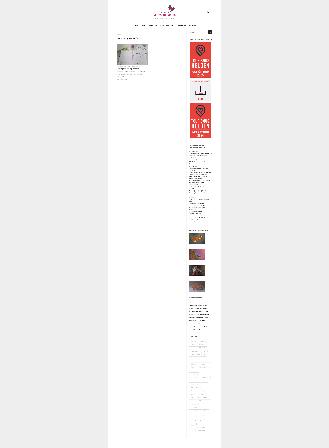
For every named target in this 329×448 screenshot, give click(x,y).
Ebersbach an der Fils (196, 354)
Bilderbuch (202, 347)
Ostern (192, 400)
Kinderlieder (194, 377)
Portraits (182, 26)
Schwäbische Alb (195, 410)
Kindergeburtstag (195, 374)
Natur (192, 397)
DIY (204, 351)
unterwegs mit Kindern (197, 420)
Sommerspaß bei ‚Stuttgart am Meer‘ (199, 311)
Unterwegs (152, 26)
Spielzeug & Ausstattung (134, 66)
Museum (193, 394)
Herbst (192, 367)
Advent (203, 341)
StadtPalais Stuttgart (196, 414)
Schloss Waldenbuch (196, 407)
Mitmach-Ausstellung (196, 387)
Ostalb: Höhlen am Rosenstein (197, 330)
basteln (193, 347)
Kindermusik (205, 377)
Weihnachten (201, 430)
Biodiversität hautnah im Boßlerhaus (198, 317)
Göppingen (194, 364)
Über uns (151, 443)
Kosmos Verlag (195, 381)
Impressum (160, 443)
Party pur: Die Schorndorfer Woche (198, 327)
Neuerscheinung (202, 397)
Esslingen (193, 357)
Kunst (204, 381)
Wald (192, 430)
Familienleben (139, 26)
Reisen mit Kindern (204, 400)
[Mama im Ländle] (164, 11)
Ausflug (193, 344)
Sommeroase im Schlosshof (196, 323)
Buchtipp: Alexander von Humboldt (198, 308)
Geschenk (206, 361)
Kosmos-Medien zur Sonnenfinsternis (199, 314)
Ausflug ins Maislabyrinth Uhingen (198, 305)
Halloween (204, 364)
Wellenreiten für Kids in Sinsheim (197, 302)
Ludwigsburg (194, 384)
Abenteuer (193, 341)
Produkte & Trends (167, 26)
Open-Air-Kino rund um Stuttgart (197, 320)
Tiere (201, 417)
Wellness (193, 434)
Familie (203, 357)
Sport (205, 410)
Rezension (193, 404)
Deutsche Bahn (195, 351)
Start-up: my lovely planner (128, 69)
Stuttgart (193, 417)
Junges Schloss (203, 367)
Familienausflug (195, 361)
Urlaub (192, 424)
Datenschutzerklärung (173, 443)
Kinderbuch (194, 371)
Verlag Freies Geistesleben (198, 427)
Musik (201, 394)
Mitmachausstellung (196, 391)
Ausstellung (202, 344)
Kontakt (192, 26)
